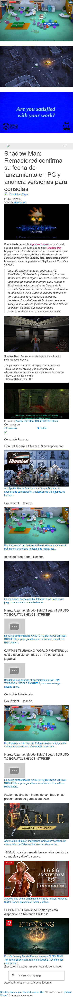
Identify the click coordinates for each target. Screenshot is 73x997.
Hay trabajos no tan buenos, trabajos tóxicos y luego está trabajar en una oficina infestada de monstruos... (35, 547)
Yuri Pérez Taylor (19, 194)
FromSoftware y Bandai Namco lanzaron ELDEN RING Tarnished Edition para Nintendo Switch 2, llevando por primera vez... (33, 959)
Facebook (11, 428)
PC (24, 202)
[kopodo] (8, 146)
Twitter (43, 428)
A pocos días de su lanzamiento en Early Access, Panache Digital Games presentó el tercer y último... (35, 900)
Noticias (18, 202)
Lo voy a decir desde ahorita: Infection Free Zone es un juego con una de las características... (34, 600)
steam (55, 421)
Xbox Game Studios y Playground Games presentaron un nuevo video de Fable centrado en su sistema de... (35, 842)
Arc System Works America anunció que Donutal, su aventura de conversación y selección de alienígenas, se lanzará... (34, 492)
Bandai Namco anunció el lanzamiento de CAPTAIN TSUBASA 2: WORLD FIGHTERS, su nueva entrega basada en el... (32, 683)
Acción (19, 421)
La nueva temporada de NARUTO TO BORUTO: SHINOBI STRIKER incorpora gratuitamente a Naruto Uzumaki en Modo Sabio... (35, 639)
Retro (48, 421)
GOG (38, 421)
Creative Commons (10, 992)
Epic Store (28, 421)
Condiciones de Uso (33, 992)
